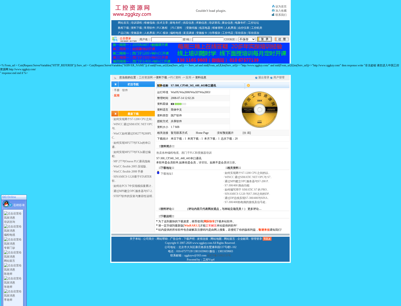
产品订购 (123, 33)
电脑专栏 (240, 22)
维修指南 (149, 22)
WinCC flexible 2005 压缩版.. (130, 166)
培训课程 (136, 22)
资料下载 (136, 27)
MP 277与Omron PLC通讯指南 (131, 161)
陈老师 (8, 273)
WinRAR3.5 (191, 225)
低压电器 (204, 27)
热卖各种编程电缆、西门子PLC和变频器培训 (184, 152)
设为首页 (281, 6)
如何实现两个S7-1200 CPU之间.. (133, 119)
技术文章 (162, 22)
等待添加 (240, 33)
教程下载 (123, 27)
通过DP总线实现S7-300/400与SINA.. (247, 198)
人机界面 (230, 27)
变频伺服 (191, 27)
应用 (188, 77)
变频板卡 (201, 33)
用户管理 (279, 77)
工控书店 (227, 33)
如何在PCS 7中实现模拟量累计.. (133, 186)
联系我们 (281, 14)
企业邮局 (243, 238)
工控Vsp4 (208, 259)
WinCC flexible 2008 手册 (128, 171)
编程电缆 (175, 33)
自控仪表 (243, 27)
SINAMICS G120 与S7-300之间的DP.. (247, 193)
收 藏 (247, 132)
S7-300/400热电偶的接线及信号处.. (246, 202)
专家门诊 (9, 247)
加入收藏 (281, 10)
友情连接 (202, 238)
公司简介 (148, 238)
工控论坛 (253, 22)
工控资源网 (146, 77)
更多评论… (255, 208)
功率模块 (214, 33)
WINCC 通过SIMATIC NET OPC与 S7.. (248, 177)
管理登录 (256, 238)
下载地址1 (167, 173)
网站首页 (123, 22)
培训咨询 (9, 221)
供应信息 (188, 22)
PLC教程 (162, 27)
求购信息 (201, 22)
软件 (125, 90)
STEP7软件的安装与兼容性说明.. (133, 196)
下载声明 (189, 238)
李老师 (8, 299)
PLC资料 (176, 27)
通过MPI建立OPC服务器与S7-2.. (133, 191)
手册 (117, 90)
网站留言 (9, 260)
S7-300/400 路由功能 (237, 185)
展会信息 (227, 22)
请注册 (230, 162)
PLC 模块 (162, 33)
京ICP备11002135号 (219, 255)
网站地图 (216, 238)
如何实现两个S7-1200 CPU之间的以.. (247, 173)
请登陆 (203, 162)
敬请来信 (264, 229)
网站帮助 (162, 238)
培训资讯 (214, 22)
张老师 (8, 286)
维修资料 (217, 27)
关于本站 (135, 238)
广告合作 (175, 238)
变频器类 (136, 33)
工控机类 (256, 27)
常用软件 (149, 27)
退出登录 (263, 77)
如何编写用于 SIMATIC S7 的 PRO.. (246, 189)
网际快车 (209, 221)
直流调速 (188, 33)
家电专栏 (175, 22)
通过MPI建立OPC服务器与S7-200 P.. (247, 181)
